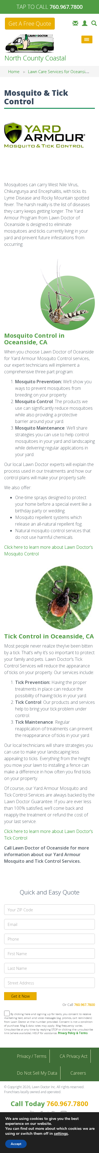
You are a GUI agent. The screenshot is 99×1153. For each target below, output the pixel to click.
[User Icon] (84, 22)
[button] (94, 22)
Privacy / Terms (31, 1056)
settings (61, 1133)
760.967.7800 (84, 1004)
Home (14, 71)
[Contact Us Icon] (75, 22)
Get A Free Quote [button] (30, 23)
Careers (78, 1073)
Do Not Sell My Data (37, 1073)
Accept (16, 1144)
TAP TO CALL (49, 6)
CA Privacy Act (73, 1056)
